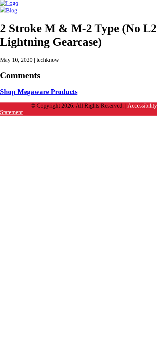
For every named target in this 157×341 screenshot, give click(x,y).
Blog (11, 10)
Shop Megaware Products (38, 91)
